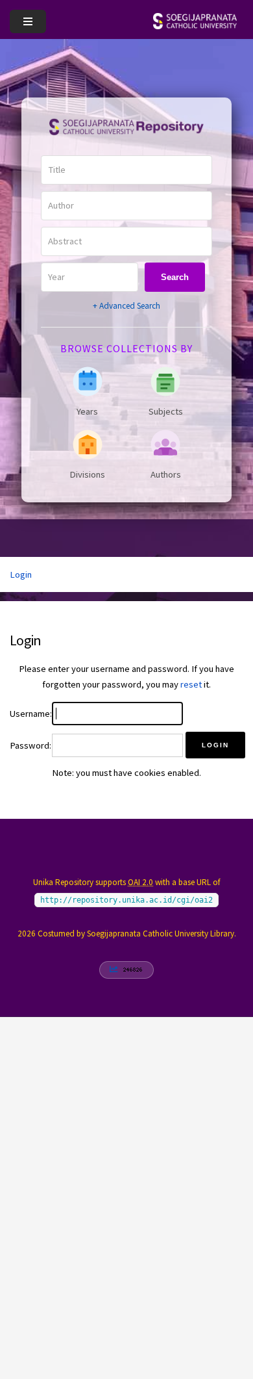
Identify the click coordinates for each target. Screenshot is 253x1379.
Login (21, 574)
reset (191, 684)
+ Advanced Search (126, 305)
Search (175, 277)
